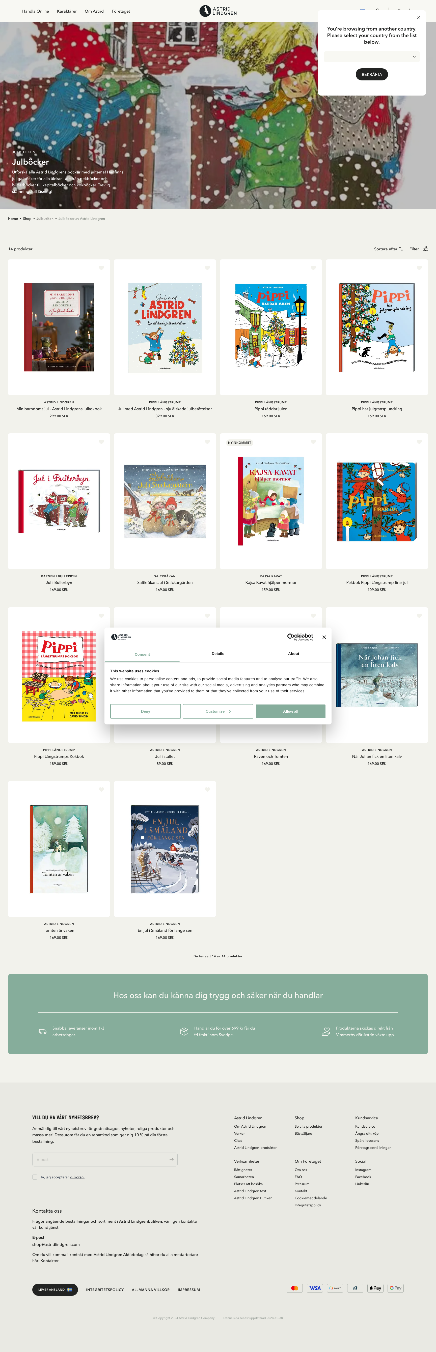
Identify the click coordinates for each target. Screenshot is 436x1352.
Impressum (189, 1289)
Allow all (290, 711)
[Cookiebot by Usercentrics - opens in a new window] (291, 637)
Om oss (301, 1169)
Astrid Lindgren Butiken (253, 1198)
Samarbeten (244, 1177)
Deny (145, 711)
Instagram (363, 1169)
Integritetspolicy (308, 1205)
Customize (215, 711)
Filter (414, 248)
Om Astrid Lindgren (250, 1126)
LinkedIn (362, 1184)
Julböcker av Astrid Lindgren (82, 218)
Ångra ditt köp (367, 1133)
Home (13, 218)
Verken (240, 1133)
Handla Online (35, 11)
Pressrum (302, 1184)
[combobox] (372, 56)
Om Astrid (94, 11)
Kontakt (301, 1191)
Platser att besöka (248, 1184)
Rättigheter (243, 1169)
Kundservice (365, 1126)
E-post (38, 1237)
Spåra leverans (367, 1140)
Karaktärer (67, 11)
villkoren (77, 1177)
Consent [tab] (142, 654)
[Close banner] (324, 637)
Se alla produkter (308, 1126)
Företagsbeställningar (373, 1147)
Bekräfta (372, 74)
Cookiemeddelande (311, 1198)
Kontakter (50, 1260)
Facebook (363, 1177)
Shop (27, 218)
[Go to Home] (218, 11)
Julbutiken (45, 218)
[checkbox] (34, 1177)
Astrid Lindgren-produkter (255, 1147)
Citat (238, 1140)
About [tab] (293, 654)
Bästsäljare (303, 1133)
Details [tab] (218, 654)
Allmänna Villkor (151, 1289)
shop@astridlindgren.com (56, 1244)
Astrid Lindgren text (250, 1191)
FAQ (298, 1177)
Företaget (121, 11)
